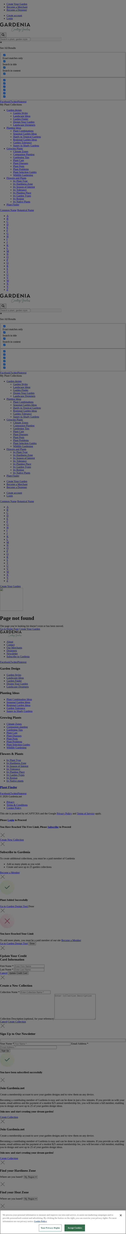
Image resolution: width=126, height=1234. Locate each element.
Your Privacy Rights (50, 1228)
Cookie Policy (40, 1221)
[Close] (120, 1215)
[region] (63, 1222)
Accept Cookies (75, 1228)
